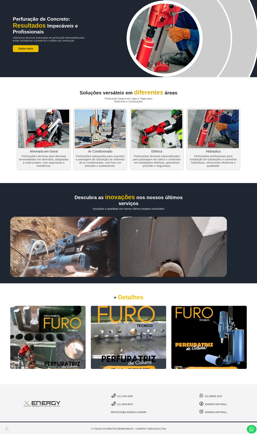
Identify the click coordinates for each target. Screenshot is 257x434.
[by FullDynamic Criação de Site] (7, 429)
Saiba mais (25, 48)
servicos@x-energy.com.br (128, 412)
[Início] (42, 404)
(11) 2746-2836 (124, 396)
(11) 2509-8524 (124, 404)
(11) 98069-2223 (213, 396)
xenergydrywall (215, 404)
